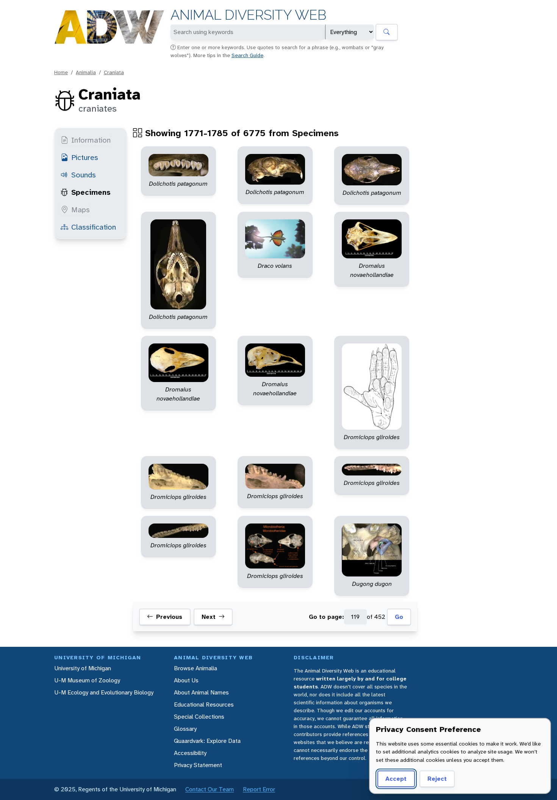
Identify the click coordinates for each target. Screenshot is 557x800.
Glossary (185, 729)
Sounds (83, 175)
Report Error (259, 789)
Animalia (86, 72)
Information (91, 140)
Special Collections (199, 717)
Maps (80, 209)
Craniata (114, 72)
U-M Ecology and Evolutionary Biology (103, 692)
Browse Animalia (195, 668)
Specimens (91, 192)
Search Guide (247, 55)
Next (209, 617)
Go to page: (326, 617)
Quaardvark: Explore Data (207, 741)
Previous (169, 617)
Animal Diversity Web (248, 15)
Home (61, 72)
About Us (186, 680)
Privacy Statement (198, 765)
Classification (93, 227)
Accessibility (190, 753)
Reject (437, 779)
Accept (396, 779)
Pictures (84, 157)
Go (399, 617)
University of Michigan (82, 668)
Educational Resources (204, 704)
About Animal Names (201, 692)
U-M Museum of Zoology (87, 680)
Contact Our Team (209, 789)
